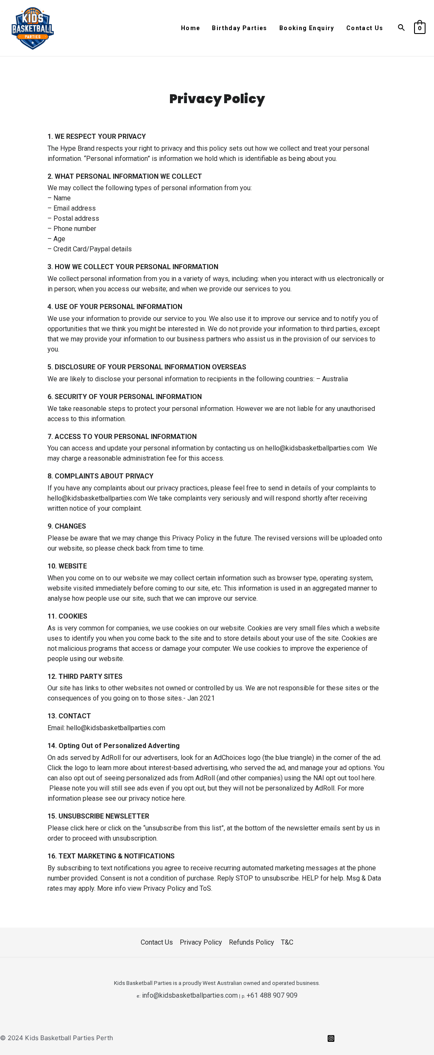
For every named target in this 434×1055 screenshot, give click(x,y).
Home (190, 28)
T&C (287, 942)
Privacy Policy (201, 942)
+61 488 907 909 (272, 995)
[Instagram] (331, 1038)
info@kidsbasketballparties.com (190, 995)
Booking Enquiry (306, 28)
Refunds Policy (251, 942)
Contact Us (365, 28)
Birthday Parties (239, 28)
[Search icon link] (402, 28)
